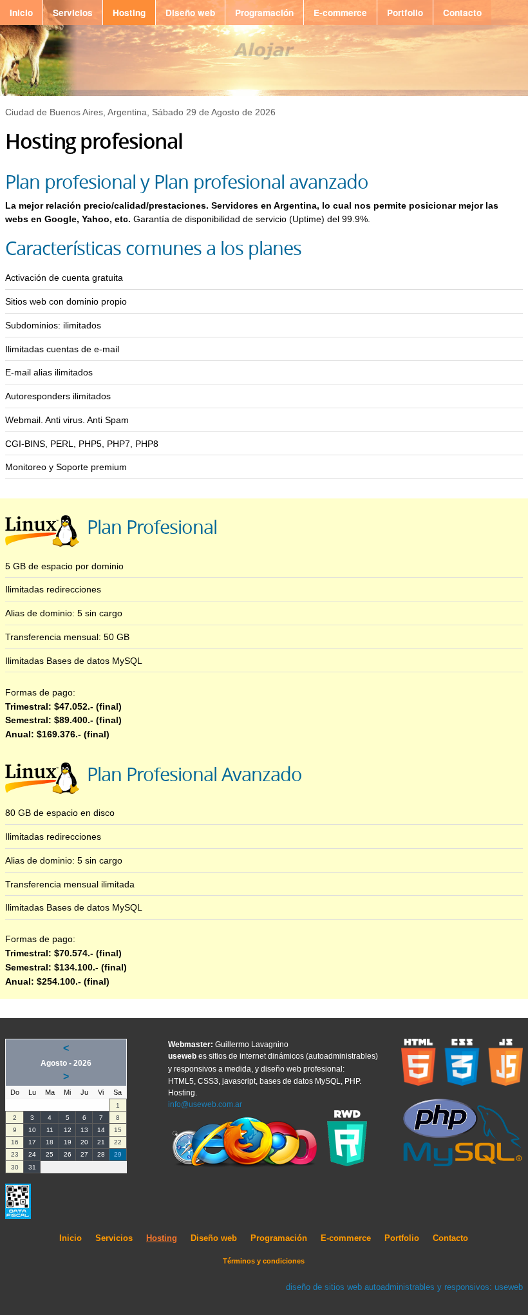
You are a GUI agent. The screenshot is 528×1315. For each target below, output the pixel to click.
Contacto (462, 12)
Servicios (73, 12)
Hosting (129, 12)
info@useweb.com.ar (205, 1104)
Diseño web (190, 12)
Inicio (21, 12)
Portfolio (405, 12)
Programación (264, 12)
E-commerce (340, 12)
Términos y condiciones (264, 1261)
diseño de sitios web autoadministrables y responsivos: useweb (404, 1287)
